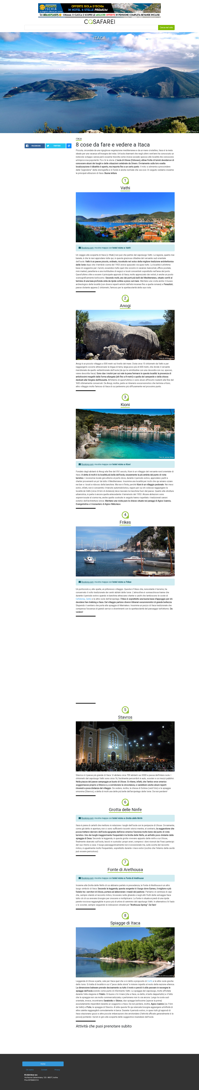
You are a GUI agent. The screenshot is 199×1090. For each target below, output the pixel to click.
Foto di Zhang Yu (192, 132)
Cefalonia (80, 599)
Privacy (57, 1070)
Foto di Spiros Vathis (166, 241)
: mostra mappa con (106, 248)
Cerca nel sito (166, 27)
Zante (88, 599)
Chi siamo (30, 1070)
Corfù (149, 981)
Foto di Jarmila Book (166, 575)
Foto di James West (166, 457)
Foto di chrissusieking (165, 976)
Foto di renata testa (166, 358)
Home (43, 1064)
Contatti (44, 1070)
